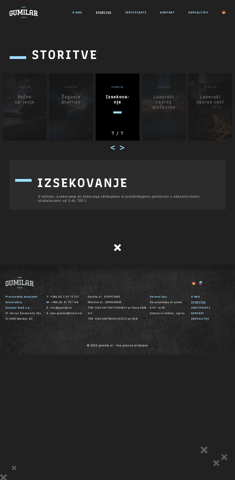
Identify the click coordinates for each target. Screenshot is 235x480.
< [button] (113, 147)
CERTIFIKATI (136, 12)
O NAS (77, 12)
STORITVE (103, 12)
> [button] (122, 147)
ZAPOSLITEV (198, 12)
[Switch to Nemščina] (224, 12)
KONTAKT (167, 12)
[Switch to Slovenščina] (200, 283)
